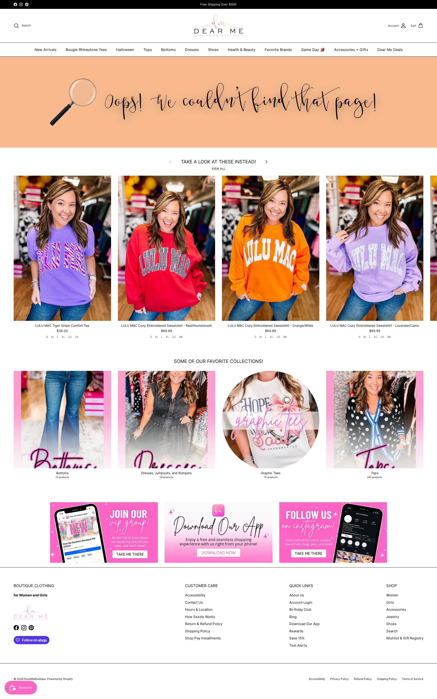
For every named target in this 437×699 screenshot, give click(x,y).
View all (218, 168)
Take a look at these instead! (218, 162)
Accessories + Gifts (351, 49)
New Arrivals (45, 49)
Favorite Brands (278, 49)
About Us (296, 595)
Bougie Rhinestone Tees (86, 49)
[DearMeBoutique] (218, 25)
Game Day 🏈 (313, 49)
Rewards (296, 631)
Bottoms (168, 49)
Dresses (192, 49)
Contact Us (194, 602)
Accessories (396, 609)
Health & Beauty (241, 49)
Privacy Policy (339, 679)
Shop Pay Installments (203, 638)
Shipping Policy (197, 631)
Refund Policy (363, 679)
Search (392, 631)
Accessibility (195, 595)
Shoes (213, 49)
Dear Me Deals (390, 49)
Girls (390, 602)
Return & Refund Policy (203, 624)
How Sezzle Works (200, 617)
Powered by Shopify (60, 679)
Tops (147, 49)
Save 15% (297, 638)
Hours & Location (199, 609)
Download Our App (304, 624)
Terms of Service (412, 679)
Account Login (300, 602)
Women (392, 595)
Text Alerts (298, 645)
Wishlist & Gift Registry (404, 638)
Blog (293, 617)
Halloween (125, 49)
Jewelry (392, 617)
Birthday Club (300, 609)
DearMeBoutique (35, 679)
